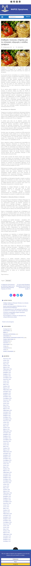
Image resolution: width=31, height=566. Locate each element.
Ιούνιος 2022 (6, 444)
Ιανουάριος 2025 (7, 391)
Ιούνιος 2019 (6, 506)
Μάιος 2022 (6, 446)
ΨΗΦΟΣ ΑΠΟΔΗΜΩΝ (8, 351)
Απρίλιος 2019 (6, 510)
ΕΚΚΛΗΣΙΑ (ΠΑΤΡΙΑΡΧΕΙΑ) (9, 334)
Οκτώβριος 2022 (7, 438)
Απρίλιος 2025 (6, 386)
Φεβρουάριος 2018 (7, 534)
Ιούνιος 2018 (6, 527)
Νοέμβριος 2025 (7, 374)
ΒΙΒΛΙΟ (5, 332)
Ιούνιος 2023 (6, 424)
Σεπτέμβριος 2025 (7, 377)
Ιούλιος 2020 (6, 484)
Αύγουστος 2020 (7, 482)
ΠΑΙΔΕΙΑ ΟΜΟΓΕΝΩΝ (8, 339)
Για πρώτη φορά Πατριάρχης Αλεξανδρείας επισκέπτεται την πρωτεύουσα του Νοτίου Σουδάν (23, 287)
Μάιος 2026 (6, 363)
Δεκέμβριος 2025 (7, 372)
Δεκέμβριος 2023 (7, 413)
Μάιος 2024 (6, 405)
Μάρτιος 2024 (6, 408)
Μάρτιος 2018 (6, 532)
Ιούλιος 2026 (6, 360)
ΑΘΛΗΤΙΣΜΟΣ (6, 330)
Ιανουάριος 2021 (7, 474)
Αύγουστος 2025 (7, 379)
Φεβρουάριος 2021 (7, 472)
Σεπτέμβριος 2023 (7, 419)
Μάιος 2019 (6, 508)
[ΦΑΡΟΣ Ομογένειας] (5, 8)
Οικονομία (8, 280)
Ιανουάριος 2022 (7, 453)
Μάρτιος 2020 (6, 491)
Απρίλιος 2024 (6, 407)
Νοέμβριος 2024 (7, 394)
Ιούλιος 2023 (6, 422)
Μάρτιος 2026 (6, 367)
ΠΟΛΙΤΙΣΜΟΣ (6, 344)
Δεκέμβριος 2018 (7, 517)
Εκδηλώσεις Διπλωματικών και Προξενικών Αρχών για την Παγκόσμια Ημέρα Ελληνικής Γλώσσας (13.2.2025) (8, 287)
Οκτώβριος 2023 (7, 417)
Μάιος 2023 (6, 425)
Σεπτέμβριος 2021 (7, 460)
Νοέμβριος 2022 (7, 436)
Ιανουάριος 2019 (7, 515)
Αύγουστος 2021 (7, 462)
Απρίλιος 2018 (6, 530)
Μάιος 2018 (6, 529)
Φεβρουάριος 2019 (7, 513)
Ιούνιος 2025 (6, 382)
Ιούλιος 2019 (6, 505)
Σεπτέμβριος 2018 (7, 522)
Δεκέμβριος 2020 (7, 475)
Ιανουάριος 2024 (7, 412)
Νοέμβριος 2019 (7, 498)
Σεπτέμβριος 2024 (7, 398)
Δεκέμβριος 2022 (7, 434)
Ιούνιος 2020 (6, 486)
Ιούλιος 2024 (6, 401)
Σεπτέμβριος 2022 (7, 439)
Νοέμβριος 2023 (7, 415)
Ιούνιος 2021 (6, 465)
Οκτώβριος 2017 (7, 541)
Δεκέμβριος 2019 (7, 496)
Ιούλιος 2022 (6, 443)
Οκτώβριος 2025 (7, 376)
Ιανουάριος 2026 (7, 370)
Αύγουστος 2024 (7, 400)
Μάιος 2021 (6, 467)
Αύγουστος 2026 (7, 358)
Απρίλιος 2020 (6, 489)
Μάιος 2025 (6, 384)
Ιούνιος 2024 (6, 403)
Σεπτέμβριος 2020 (7, 481)
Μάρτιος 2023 (6, 429)
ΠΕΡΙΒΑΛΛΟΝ (6, 341)
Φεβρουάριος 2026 (7, 369)
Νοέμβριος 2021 (7, 456)
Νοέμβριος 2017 (7, 539)
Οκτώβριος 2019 (7, 500)
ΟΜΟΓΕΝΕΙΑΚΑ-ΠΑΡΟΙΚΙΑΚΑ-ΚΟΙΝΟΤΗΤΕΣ (13, 337)
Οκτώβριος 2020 (7, 479)
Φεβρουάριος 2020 (7, 493)
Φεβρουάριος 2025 (7, 389)
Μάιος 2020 (6, 487)
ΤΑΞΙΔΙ (4, 346)
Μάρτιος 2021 (6, 470)
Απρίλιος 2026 (6, 365)
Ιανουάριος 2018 (7, 536)
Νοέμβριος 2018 (7, 518)
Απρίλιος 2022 (6, 448)
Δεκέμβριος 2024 (7, 393)
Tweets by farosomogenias (8, 321)
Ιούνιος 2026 (6, 362)
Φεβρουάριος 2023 (7, 431)
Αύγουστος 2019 (7, 503)
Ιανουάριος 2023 (7, 432)
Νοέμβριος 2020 (7, 477)
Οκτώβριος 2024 (7, 396)
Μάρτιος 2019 (6, 512)
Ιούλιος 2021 (6, 463)
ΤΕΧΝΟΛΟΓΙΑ (6, 348)
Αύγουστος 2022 (7, 441)
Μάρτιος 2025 (6, 388)
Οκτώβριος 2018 (7, 520)
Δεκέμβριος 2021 (7, 455)
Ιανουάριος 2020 (7, 494)
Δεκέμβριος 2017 (7, 537)
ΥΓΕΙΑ (4, 349)
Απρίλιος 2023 (6, 427)
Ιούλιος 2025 (6, 381)
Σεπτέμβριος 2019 (7, 501)
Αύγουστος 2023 (7, 420)
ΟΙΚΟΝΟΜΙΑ (20, 47)
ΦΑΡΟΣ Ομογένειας (19, 9)
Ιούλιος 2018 (6, 525)
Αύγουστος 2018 (7, 524)
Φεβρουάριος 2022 (7, 451)
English (28, 16)
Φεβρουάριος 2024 (7, 410)
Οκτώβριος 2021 (7, 458)
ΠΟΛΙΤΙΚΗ (5, 342)
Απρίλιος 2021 (6, 469)
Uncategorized (6, 329)
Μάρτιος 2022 (6, 450)
